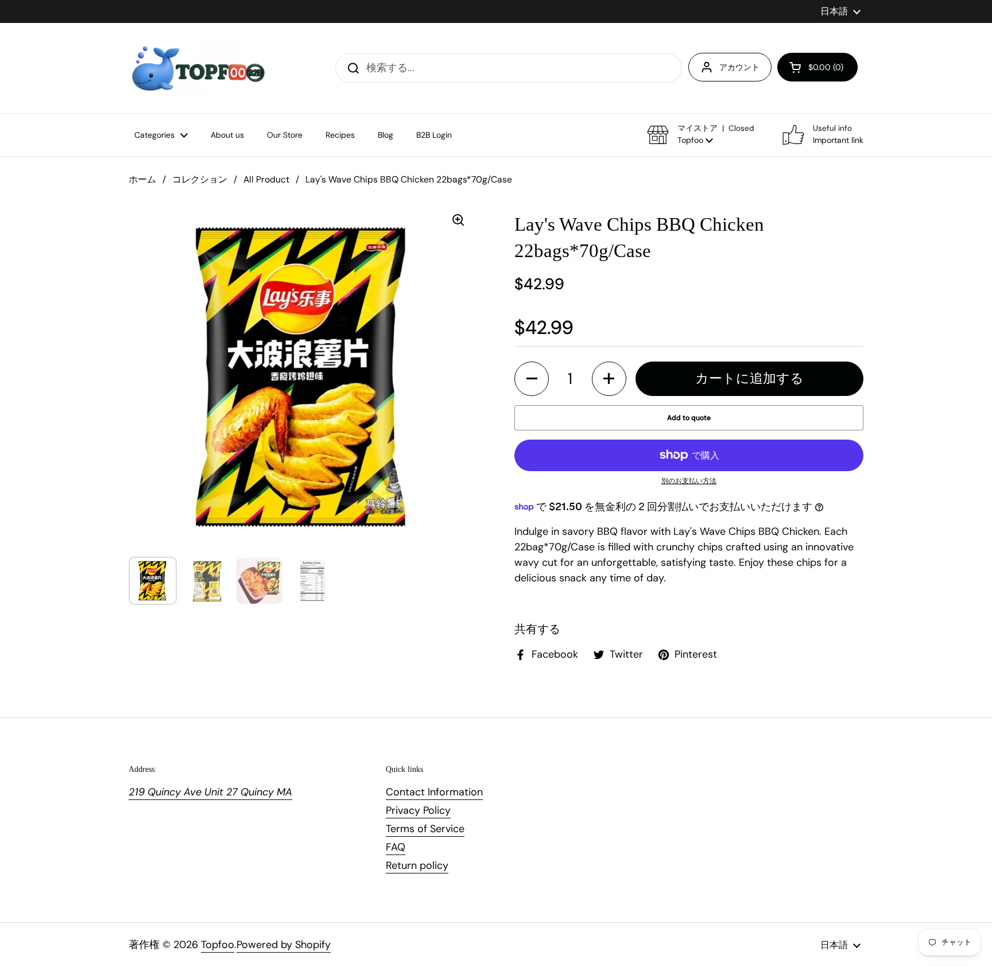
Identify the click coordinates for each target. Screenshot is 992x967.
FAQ (395, 847)
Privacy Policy (418, 810)
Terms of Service (425, 829)
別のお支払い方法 (688, 481)
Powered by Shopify (284, 945)
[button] (817, 67)
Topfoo (217, 945)
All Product (266, 179)
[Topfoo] (197, 68)
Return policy (417, 865)
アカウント (739, 67)
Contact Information (434, 792)
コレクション (199, 179)
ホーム (142, 179)
